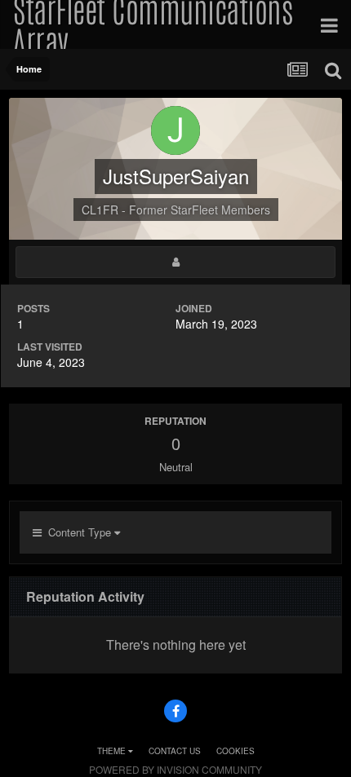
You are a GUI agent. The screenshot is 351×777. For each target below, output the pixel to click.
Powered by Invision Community (175, 769)
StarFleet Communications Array (152, 24)
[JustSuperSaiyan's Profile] (175, 262)
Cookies (235, 751)
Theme (112, 751)
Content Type (78, 532)
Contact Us (175, 751)
